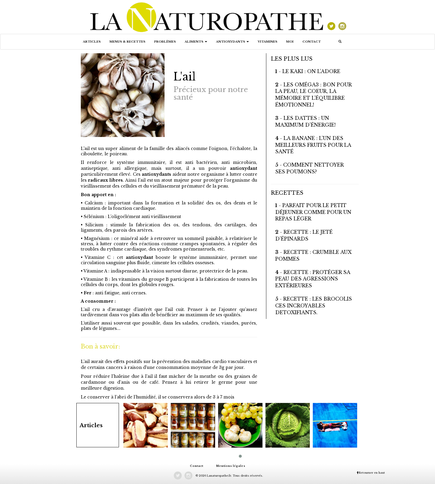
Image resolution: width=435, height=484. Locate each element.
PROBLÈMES (165, 41)
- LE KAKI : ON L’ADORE (307, 71)
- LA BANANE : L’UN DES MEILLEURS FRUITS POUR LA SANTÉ (313, 145)
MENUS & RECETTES (127, 41)
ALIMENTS (194, 41)
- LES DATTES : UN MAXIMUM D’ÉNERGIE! (305, 121)
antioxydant (241, 168)
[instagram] (342, 16)
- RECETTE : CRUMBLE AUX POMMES (313, 255)
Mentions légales (230, 465)
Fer (88, 293)
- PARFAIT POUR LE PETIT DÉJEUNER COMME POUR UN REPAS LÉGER (313, 212)
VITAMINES (267, 41)
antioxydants (156, 174)
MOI (290, 41)
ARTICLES (92, 41)
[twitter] (331, 16)
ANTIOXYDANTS (231, 41)
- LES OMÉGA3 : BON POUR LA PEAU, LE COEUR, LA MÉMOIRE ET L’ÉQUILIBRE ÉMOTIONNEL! (313, 95)
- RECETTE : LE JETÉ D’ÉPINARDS (304, 235)
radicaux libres (105, 180)
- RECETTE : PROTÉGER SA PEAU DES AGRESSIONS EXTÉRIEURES (312, 279)
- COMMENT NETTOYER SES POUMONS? (309, 168)
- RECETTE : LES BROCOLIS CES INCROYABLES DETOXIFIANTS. (313, 305)
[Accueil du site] (207, 16)
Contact (311, 41)
